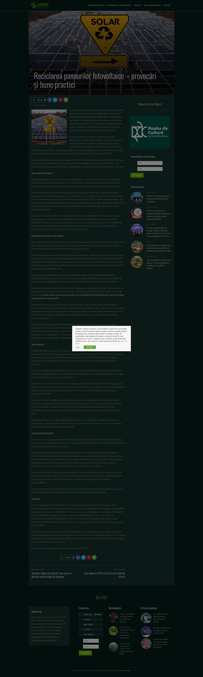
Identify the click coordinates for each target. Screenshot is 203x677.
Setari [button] (78, 347)
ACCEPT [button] (90, 347)
